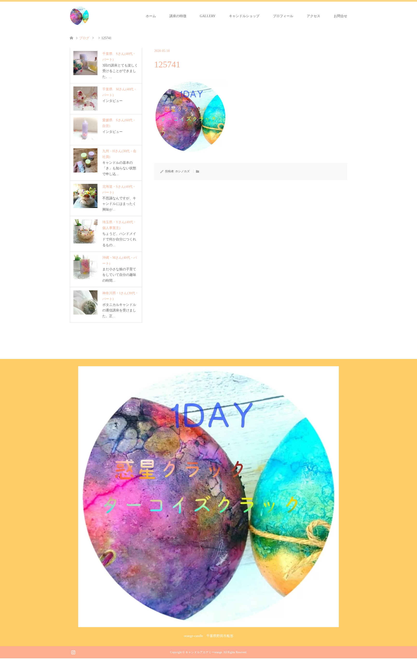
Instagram (73, 652)
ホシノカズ (182, 171)
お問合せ (340, 16)
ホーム (151, 16)
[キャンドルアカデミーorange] (79, 16)
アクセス (313, 16)
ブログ (84, 38)
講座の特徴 (177, 16)
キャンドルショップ (244, 16)
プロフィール (283, 16)
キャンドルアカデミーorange (203, 652)
